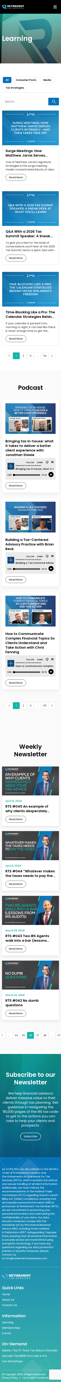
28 (44, 1035)
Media (47, 80)
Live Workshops (12, 1361)
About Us (8, 1300)
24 (16, 1035)
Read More (16, 177)
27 (37, 1035)
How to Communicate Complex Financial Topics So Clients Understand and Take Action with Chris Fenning (30, 642)
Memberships (11, 1328)
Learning (7, 1322)
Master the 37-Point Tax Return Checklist (30, 1350)
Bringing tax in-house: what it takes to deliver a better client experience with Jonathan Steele (29, 448)
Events (6, 1333)
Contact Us (9, 1305)
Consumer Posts (26, 80)
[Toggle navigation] (55, 7)
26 (30, 1035)
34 (44, 355)
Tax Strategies (15, 87)
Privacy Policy (10, 1377)
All (7, 80)
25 (23, 1035)
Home (6, 1294)
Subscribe (30, 1136)
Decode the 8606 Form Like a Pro (24, 1356)
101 (44, 705)
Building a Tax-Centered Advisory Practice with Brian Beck (29, 544)
